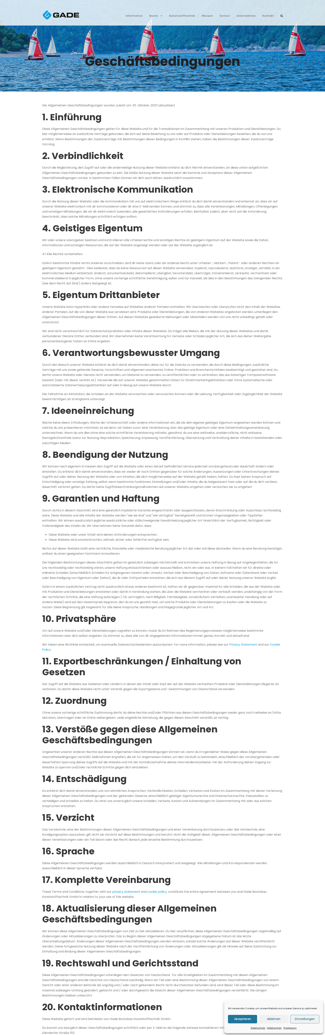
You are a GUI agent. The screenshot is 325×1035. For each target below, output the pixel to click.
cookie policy (157, 892)
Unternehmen (246, 15)
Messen (207, 15)
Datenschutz (258, 1028)
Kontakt (268, 15)
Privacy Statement (243, 644)
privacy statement (126, 892)
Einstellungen (305, 1019)
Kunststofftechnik (182, 15)
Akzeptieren (242, 1019)
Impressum (290, 1028)
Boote (153, 15)
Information (134, 15)
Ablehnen (273, 1019)
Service (224, 15)
